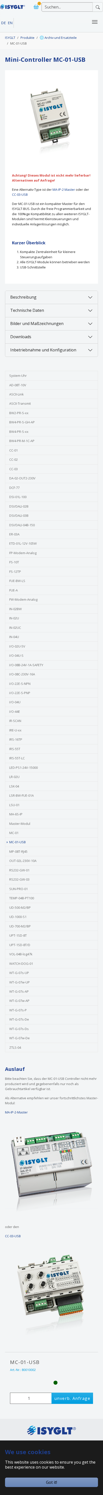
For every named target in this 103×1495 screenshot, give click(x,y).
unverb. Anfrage (72, 1398)
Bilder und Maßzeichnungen (37, 323)
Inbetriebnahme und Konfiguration (43, 350)
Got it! (51, 1482)
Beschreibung (23, 297)
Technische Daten (27, 310)
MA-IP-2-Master (16, 1112)
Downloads (20, 336)
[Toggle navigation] (94, 22)
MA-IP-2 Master (63, 189)
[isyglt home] (12, 5)
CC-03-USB (20, 194)
